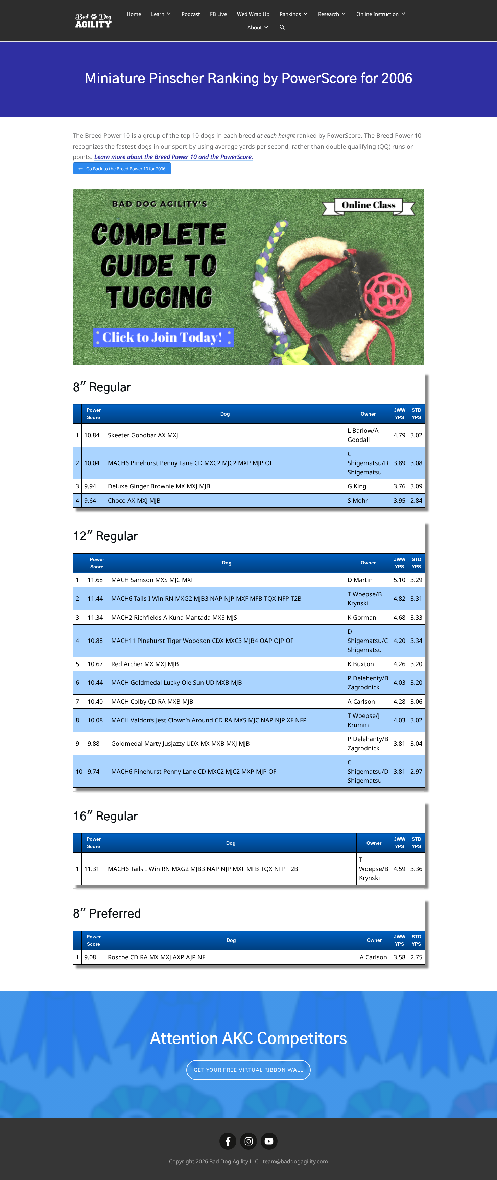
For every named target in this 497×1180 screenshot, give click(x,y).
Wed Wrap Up (253, 13)
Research (328, 13)
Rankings (290, 13)
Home (134, 13)
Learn (157, 13)
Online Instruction (377, 13)
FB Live (218, 13)
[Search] (282, 27)
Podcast (191, 13)
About (254, 27)
